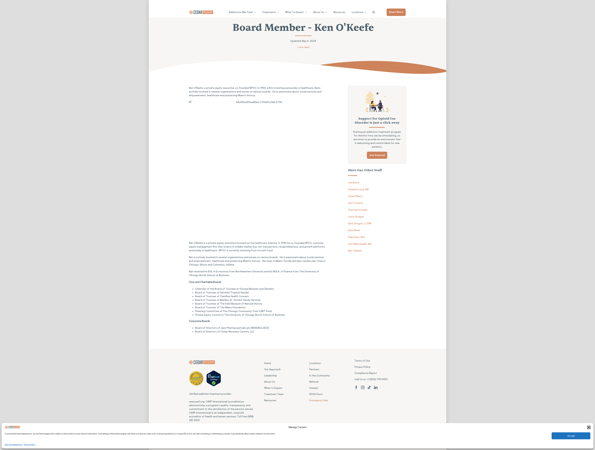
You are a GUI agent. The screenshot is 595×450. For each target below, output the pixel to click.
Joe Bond (353, 182)
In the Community (319, 375)
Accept (571, 436)
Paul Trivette (355, 202)
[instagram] (362, 387)
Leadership (270, 375)
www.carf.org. (197, 401)
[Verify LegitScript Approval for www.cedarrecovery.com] (213, 378)
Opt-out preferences (13, 444)
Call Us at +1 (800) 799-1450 (371, 379)
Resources (270, 400)
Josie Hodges (356, 216)
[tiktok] (369, 387)
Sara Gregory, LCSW (359, 223)
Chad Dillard (355, 196)
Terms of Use (362, 360)
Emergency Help (318, 400)
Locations (315, 363)
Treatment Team (274, 394)
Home (267, 363)
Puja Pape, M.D (356, 237)
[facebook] (356, 387)
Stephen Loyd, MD (358, 189)
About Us (269, 381)
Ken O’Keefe (355, 250)
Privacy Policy (29, 444)
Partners (314, 369)
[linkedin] (375, 387)
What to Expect (273, 387)
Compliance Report (366, 373)
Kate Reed (354, 230)
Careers (313, 387)
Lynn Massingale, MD (360, 243)
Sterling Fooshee (357, 209)
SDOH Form (316, 394)
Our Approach (272, 369)
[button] (588, 427)
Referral (313, 381)
